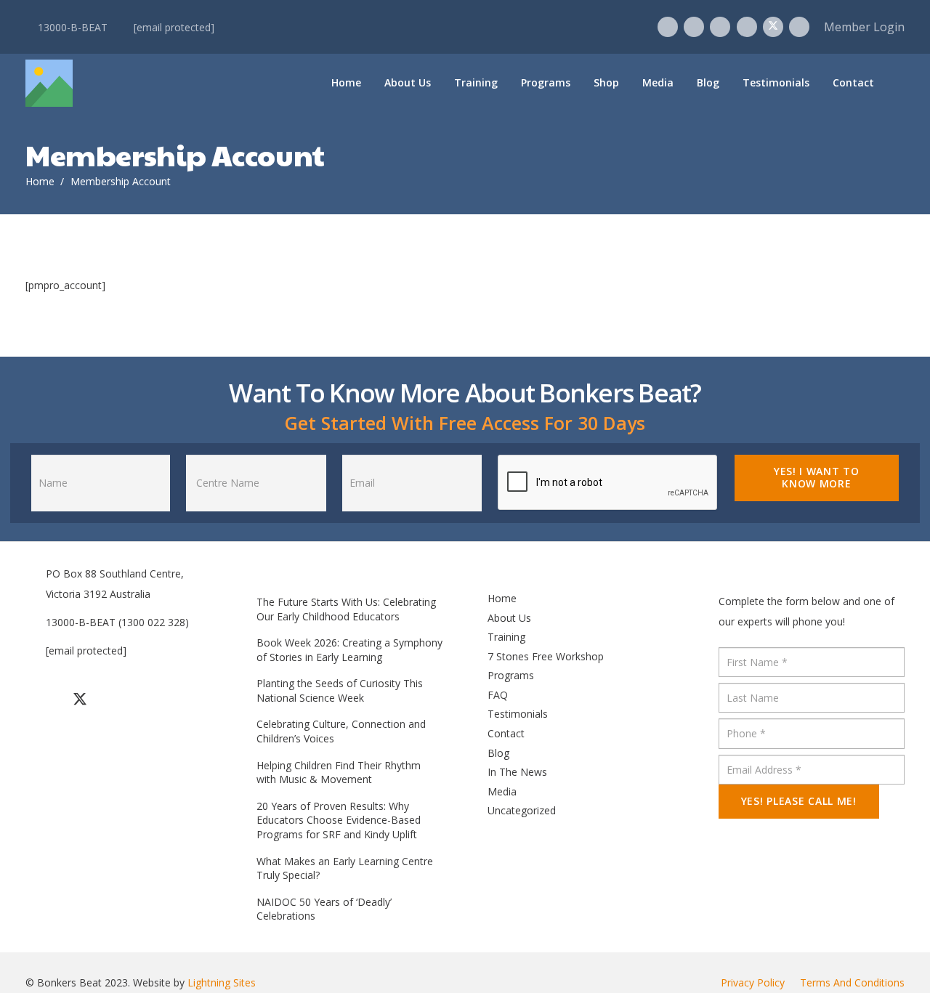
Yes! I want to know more (817, 477)
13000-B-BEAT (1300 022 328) (117, 622)
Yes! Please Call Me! (799, 801)
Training (506, 637)
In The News (517, 772)
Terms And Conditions (852, 982)
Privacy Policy (753, 982)
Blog (498, 753)
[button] (505, 83)
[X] (773, 27)
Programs (511, 675)
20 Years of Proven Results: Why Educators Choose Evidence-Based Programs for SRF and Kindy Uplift (338, 820)
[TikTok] (720, 27)
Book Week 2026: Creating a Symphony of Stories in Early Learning (349, 650)
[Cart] (893, 83)
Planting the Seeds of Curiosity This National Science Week (339, 690)
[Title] (49, 83)
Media (502, 791)
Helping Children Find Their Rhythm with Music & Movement (338, 772)
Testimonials (518, 714)
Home (502, 598)
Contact (506, 733)
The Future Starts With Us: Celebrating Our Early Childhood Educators (346, 609)
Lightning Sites (221, 982)
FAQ (498, 695)
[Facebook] (668, 27)
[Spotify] (799, 27)
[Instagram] (694, 27)
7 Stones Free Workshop (546, 656)
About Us (509, 618)
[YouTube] (747, 27)
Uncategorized (522, 810)
